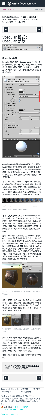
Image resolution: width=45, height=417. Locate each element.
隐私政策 (12, 409)
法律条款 (4, 409)
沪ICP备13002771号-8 (9, 414)
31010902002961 (21, 407)
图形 (24, 17)
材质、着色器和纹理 (10, 19)
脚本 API (11, 9)
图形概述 (32, 17)
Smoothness (32, 187)
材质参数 (35, 19)
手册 (4, 9)
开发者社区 (34, 366)
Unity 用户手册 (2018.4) (11, 17)
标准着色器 (25, 19)
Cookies (20, 409)
